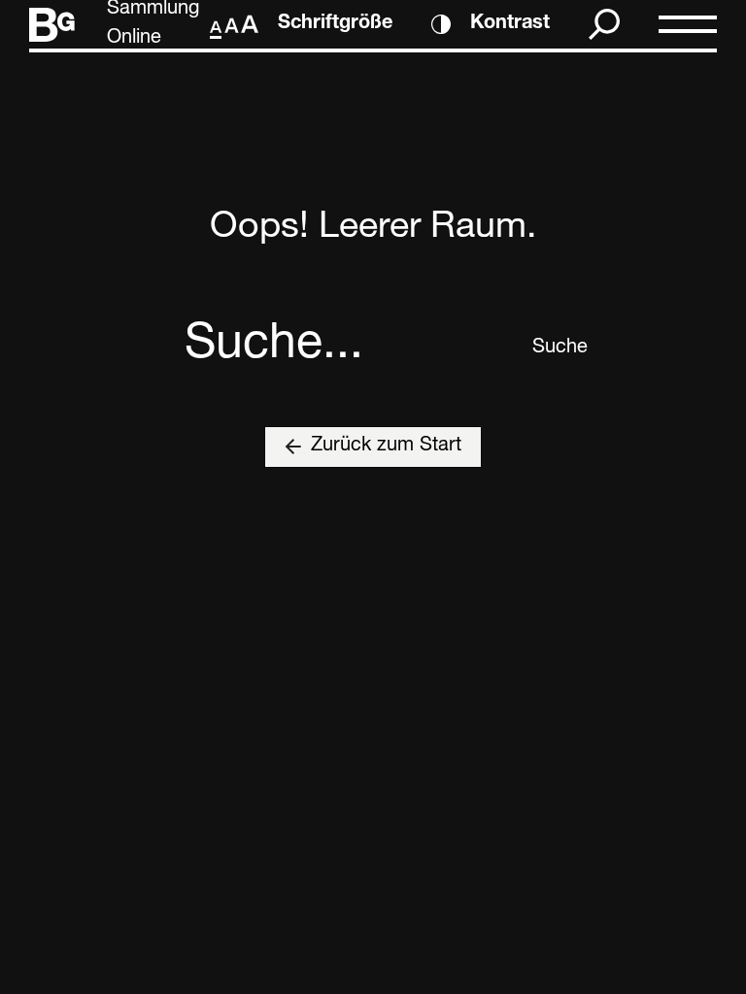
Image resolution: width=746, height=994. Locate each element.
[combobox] (351, 348)
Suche (546, 348)
